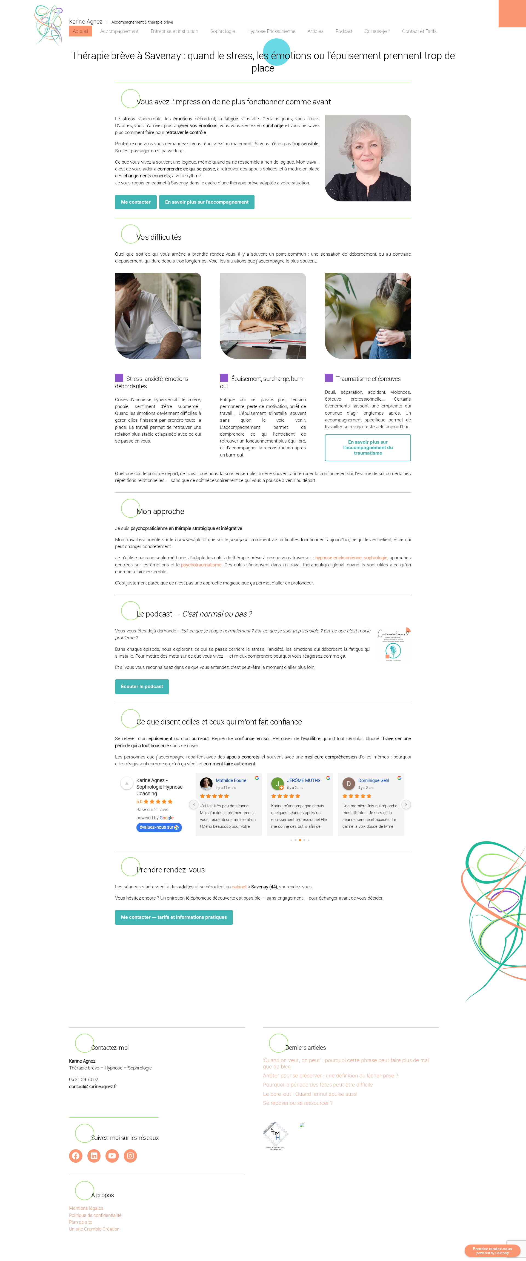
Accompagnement (119, 31)
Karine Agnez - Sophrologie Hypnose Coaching (159, 787)
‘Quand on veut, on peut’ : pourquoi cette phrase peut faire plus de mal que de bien (346, 1063)
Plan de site (80, 1222)
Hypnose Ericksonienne (271, 31)
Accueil (80, 31)
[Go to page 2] (300, 840)
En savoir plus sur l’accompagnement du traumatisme (368, 447)
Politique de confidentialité (95, 1215)
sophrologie (375, 557)
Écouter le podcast (142, 686)
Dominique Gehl (373, 780)
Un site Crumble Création (94, 1229)
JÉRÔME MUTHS (304, 780)
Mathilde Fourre (231, 780)
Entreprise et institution (174, 31)
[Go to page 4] (308, 840)
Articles (315, 31)
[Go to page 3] (304, 840)
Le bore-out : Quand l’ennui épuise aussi (310, 1094)
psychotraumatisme (201, 564)
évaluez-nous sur (156, 827)
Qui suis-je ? (377, 31)
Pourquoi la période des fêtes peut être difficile (318, 1085)
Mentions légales (86, 1208)
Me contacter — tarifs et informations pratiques (174, 917)
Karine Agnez (85, 21)
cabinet (239, 886)
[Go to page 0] (291, 840)
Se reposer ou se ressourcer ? (298, 1103)
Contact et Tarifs (419, 31)
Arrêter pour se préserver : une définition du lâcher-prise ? (330, 1075)
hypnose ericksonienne (338, 557)
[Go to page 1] (296, 840)
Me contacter (136, 202)
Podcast (344, 31)
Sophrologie (222, 31)
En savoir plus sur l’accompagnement (206, 202)
